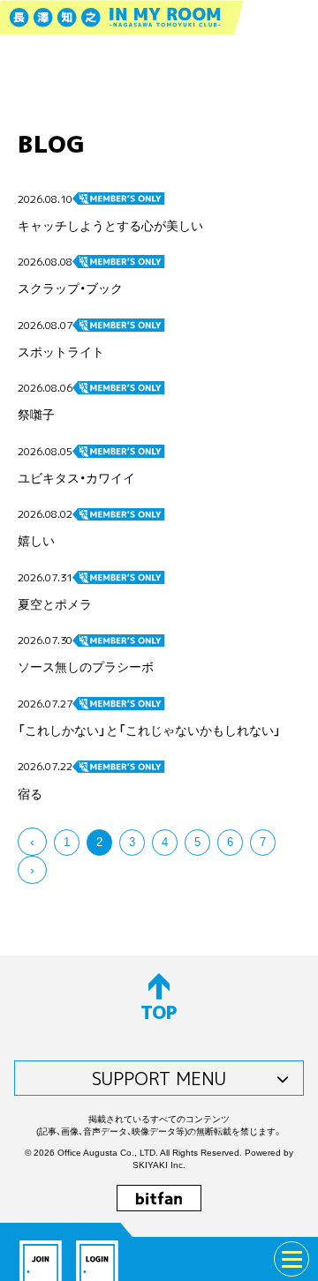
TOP (159, 1012)
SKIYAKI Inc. (159, 1165)
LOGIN (97, 1259)
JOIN (41, 1259)
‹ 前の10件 (32, 842)
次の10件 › (32, 870)
